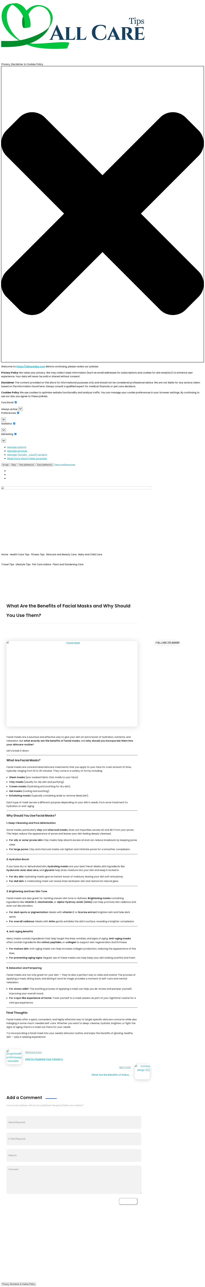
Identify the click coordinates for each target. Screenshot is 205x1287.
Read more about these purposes (27, 458)
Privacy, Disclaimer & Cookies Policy (18, 1284)
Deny (14, 465)
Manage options (16, 447)
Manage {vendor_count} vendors (27, 454)
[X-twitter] (13, 574)
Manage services (17, 451)
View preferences (26, 465)
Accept (5, 465)
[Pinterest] (21, 574)
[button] (102, 214)
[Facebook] (5, 574)
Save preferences (44, 465)
